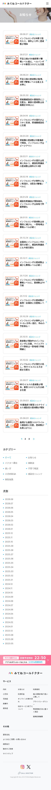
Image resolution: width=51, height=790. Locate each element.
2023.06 (9, 639)
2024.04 (9, 613)
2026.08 (9, 499)
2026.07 (9, 503)
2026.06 (9, 507)
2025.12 (9, 533)
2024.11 (8, 588)
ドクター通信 (11, 463)
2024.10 (9, 592)
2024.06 (9, 609)
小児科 (5, 694)
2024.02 (9, 622)
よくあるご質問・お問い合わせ (14, 739)
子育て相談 (33, 468)
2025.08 (9, 550)
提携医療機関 (38, 716)
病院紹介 (6, 744)
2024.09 (9, 597)
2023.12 (9, 630)
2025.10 (9, 541)
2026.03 (9, 520)
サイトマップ (8, 753)
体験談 (31, 463)
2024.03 (9, 618)
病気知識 (9, 479)
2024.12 (9, 584)
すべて (8, 457)
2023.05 (9, 643)
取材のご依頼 (8, 749)
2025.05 (9, 563)
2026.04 (9, 516)
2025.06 (9, 558)
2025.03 (9, 571)
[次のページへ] (33, 438)
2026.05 (9, 512)
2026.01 (9, 529)
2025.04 (9, 567)
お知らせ (32, 457)
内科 (4, 689)
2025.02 (9, 575)
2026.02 (9, 524)
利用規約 (36, 689)
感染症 (5, 708)
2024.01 (9, 626)
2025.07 (9, 554)
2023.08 (9, 635)
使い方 (8, 468)
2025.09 (9, 546)
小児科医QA (10, 474)
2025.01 (9, 580)
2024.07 (9, 605)
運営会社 (6, 734)
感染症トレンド (35, 474)
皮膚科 (5, 703)
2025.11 (9, 537)
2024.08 (9, 601)
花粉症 (5, 699)
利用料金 (21, 694)
